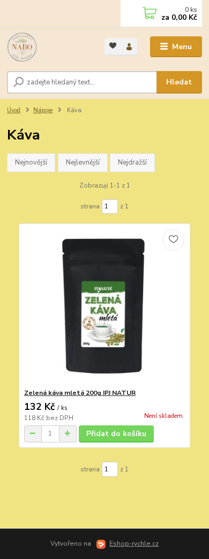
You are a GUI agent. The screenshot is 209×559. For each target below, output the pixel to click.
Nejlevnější (83, 162)
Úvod (13, 110)
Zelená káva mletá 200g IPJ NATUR (80, 393)
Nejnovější (31, 162)
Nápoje (43, 110)
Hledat (179, 82)
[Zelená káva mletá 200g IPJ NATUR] (104, 306)
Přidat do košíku (116, 434)
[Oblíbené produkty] (112, 45)
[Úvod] (47, 47)
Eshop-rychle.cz (134, 543)
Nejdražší (132, 162)
